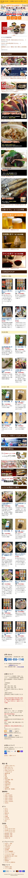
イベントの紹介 (8, 868)
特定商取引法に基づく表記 (11, 856)
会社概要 (7, 849)
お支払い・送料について (10, 755)
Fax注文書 (7, 848)
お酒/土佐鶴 (7, 782)
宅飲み (6, 827)
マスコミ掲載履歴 (9, 851)
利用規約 (7, 860)
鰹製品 (6, 778)
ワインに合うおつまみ (10, 831)
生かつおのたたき (9, 768)
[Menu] (8, 18)
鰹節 (6, 775)
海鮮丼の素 (7, 773)
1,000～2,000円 (8, 795)
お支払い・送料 (8, 843)
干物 (6, 776)
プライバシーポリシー (10, 853)
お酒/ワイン (7, 785)
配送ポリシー (8, 859)
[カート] (16, 18)
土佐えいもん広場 (13, 874)
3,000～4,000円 (8, 798)
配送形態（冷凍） (9, 836)
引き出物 (7, 817)
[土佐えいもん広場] (14, 9)
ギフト (6, 808)
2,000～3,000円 (9, 796)
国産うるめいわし (9, 767)
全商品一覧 (7, 838)
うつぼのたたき (8, 771)
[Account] (12, 18)
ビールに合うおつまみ (10, 828)
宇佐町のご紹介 (8, 866)
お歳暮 (6, 816)
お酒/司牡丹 (7, 784)
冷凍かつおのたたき (9, 770)
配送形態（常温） (9, 833)
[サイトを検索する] (19, 18)
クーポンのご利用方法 (10, 862)
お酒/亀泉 (7, 781)
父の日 (6, 811)
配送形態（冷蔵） (9, 835)
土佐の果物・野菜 (9, 779)
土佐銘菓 (7, 787)
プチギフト (7, 819)
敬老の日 (7, 813)
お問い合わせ (8, 845)
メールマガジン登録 (9, 854)
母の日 (6, 810)
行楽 (6, 825)
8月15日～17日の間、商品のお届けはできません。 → (13, 40)
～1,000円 (7, 793)
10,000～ (7, 803)
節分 (6, 821)
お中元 (6, 814)
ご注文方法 (7, 846)
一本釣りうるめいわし (10, 765)
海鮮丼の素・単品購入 (10, 789)
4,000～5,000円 (8, 799)
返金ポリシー (8, 857)
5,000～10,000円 (9, 801)
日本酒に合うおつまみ (10, 830)
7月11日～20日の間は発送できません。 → (11, 43)
